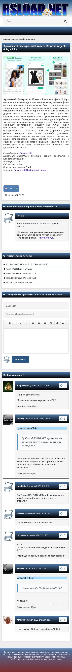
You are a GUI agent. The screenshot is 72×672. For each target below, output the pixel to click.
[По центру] (39, 323)
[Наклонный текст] (15, 323)
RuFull (20, 419)
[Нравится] (16, 189)
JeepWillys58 (23, 385)
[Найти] (65, 21)
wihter (20, 620)
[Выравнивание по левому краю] (33, 323)
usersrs (20, 513)
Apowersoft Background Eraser (30, 170)
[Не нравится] (6, 189)
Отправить (20, 359)
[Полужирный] (9, 323)
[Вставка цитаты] (63, 323)
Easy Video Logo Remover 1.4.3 (21, 273)
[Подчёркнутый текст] (20, 323)
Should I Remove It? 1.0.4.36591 (21, 278)
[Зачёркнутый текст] (26, 323)
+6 (11, 189)
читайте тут (46, 237)
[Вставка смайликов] (51, 323)
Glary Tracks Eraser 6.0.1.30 (19, 269)
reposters (21, 535)
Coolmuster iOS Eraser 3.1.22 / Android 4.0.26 (27, 264)
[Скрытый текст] (57, 323)
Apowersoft (26, 153)
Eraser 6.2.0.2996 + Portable (19, 282)
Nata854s (21, 486)
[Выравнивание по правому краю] (45, 323)
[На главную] (36, 8)
